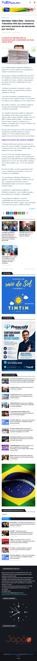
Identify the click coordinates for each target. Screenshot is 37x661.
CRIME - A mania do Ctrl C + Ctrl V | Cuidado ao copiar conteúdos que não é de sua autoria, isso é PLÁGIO (22, 541)
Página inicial (5, 18)
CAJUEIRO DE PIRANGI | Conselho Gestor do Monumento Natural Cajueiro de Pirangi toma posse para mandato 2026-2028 (9, 236)
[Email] (23, 213)
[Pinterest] (15, 213)
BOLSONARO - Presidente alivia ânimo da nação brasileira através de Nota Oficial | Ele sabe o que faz (22, 524)
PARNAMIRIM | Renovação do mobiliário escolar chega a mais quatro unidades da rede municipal (9, 260)
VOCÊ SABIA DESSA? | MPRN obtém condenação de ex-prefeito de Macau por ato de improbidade (22, 413)
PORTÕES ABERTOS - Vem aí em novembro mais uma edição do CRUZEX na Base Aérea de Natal (22, 421)
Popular (5, 519)
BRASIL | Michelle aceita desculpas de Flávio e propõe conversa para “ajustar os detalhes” (22, 457)
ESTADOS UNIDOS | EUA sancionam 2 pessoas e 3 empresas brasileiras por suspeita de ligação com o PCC (21, 430)
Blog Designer (14, 654)
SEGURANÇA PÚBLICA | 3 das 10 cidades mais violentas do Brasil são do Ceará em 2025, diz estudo (21, 438)
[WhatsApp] (19, 213)
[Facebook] (7, 213)
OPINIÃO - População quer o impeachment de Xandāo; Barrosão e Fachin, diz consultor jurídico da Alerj (21, 532)
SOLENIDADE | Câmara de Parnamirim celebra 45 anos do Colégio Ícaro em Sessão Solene (21, 396)
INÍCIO (18, 658)
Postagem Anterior (8, 269)
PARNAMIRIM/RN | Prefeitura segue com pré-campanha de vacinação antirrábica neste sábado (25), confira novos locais (21, 448)
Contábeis (32, 208)
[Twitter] (11, 213)
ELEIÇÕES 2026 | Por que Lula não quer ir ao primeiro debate (26, 234)
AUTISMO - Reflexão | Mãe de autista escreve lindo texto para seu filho (21, 548)
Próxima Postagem (29, 269)
